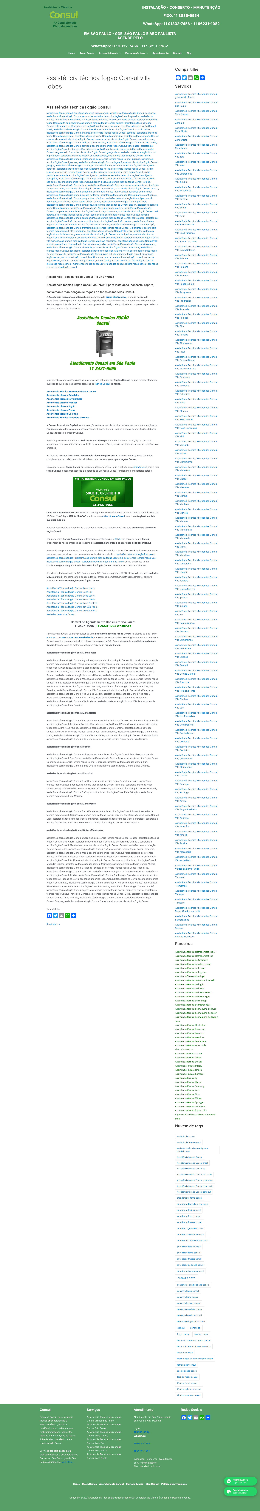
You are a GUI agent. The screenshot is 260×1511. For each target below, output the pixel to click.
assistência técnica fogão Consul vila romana (131, 244)
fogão (135, 260)
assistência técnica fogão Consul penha (79, 201)
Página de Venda (181, 1497)
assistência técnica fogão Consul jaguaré (100, 162)
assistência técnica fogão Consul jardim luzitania (81, 172)
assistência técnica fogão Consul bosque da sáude (93, 126)
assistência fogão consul (59, 113)
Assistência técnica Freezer (61, 402)
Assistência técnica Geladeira (62, 395)
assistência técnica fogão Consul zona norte (105, 250)
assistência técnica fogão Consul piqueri (114, 204)
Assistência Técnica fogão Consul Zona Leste (70, 595)
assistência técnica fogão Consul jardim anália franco (84, 165)
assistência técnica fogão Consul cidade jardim (131, 142)
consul (64, 260)
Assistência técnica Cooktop (62, 413)
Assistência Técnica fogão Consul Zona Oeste (70, 599)
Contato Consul (134, 1484)
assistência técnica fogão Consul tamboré (87, 224)
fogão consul (146, 260)
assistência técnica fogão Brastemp (104, 557)
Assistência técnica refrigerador (64, 398)
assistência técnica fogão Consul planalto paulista (97, 208)
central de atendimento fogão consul (123, 257)
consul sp (195, 1328)
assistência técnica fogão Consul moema (109, 185)
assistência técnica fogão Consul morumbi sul (89, 188)
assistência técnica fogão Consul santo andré (120, 217)
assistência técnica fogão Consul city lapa (68, 145)
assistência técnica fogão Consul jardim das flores (83, 168)
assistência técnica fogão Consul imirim (129, 155)
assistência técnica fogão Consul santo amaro (70, 217)
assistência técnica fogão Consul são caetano (108, 221)
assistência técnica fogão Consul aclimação (133, 113)
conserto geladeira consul (189, 1309)
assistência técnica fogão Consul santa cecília (79, 214)
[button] (119, 53)
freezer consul (201, 1334)
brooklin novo (95, 257)
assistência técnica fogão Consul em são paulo (100, 149)
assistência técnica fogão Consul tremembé (69, 227)
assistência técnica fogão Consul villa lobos (116, 247)
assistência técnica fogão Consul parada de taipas (72, 195)
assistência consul (186, 1136)
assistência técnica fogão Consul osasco (136, 188)
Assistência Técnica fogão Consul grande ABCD (71, 610)
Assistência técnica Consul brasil (192, 1163)
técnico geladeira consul (189, 1389)
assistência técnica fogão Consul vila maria (99, 237)
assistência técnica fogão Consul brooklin (76, 129)
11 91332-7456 (177, 24)
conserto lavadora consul (189, 1315)
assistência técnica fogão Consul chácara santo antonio (75, 142)
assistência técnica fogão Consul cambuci (113, 132)
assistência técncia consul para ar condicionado (193, 1149)
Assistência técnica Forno (60, 410)
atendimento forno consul (189, 1198)
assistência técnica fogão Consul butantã (68, 132)
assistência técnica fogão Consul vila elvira (109, 231)
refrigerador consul (186, 1365)
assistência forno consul (189, 1142)
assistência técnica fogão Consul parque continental (128, 195)
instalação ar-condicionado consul (193, 1346)
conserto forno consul (187, 1297)
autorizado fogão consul (74, 257)
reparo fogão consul (136, 263)
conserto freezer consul (188, 1303)
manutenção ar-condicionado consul (195, 1358)
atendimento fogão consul (127, 254)
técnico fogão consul (66, 267)
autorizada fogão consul (189, 1210)
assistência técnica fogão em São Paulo (103, 561)
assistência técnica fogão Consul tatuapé (132, 224)
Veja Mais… (68, 1462)
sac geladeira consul (187, 1371)
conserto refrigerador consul (191, 1321)
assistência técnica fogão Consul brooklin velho (124, 129)
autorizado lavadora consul (190, 1271)
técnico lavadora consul (188, 1395)
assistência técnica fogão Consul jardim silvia (82, 181)
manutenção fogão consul (86, 263)
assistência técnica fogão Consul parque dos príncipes (75, 198)
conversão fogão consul (82, 260)
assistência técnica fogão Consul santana (127, 214)
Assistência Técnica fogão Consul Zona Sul (69, 591)
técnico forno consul (187, 1383)
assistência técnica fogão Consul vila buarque (118, 227)
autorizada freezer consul (189, 1222)
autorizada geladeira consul (190, 1228)
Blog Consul (152, 1484)
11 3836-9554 (141, 1432)
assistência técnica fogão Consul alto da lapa (111, 119)
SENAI (118, 539)
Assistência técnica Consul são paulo (194, 1174)
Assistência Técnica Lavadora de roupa (68, 417)
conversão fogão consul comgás (113, 260)
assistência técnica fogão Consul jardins (128, 181)
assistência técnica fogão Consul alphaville (116, 116)
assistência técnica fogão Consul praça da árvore (91, 211)
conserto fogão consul (188, 1291)
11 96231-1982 (206, 24)
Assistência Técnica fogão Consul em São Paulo (72, 606)
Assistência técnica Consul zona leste (195, 1180)
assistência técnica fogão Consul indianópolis (70, 158)
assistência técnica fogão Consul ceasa (80, 139)
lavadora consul (185, 1352)
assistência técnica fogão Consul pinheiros (69, 204)
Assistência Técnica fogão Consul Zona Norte (70, 588)
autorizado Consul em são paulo (192, 1240)
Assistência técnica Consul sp (191, 1168)
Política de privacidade (174, 1484)
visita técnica (140, 467)
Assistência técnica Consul (60, 614)
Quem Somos (89, 1484)
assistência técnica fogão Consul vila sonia (69, 247)
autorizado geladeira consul (190, 1265)
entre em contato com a (69, 637)
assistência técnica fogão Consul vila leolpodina (106, 234)
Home (76, 1484)
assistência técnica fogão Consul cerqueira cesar (128, 139)
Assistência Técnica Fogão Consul (78, 107)
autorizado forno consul (188, 1252)
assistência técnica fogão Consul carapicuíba (98, 136)
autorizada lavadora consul (190, 1234)
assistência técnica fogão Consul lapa (66, 185)
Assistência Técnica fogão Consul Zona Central (71, 603)
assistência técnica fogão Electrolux (136, 554)
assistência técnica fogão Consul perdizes (124, 201)
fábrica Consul (102, 383)
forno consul (183, 1334)
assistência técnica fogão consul (91, 113)
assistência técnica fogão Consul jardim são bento (85, 178)
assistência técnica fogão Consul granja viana (95, 152)
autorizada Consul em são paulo (192, 1204)
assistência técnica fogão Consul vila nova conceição (88, 240)
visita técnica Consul (113, 516)
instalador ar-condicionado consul (193, 1340)
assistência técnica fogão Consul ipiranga (118, 158)
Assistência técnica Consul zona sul (194, 1192)
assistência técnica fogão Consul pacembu (69, 191)
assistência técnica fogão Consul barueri (102, 122)
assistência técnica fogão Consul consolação (115, 145)
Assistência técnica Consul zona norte (195, 1186)
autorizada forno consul (188, 1216)
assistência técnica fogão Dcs (140, 557)
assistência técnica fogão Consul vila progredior (80, 244)
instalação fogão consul (58, 263)
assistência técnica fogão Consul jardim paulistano (83, 175)
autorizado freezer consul (189, 1259)
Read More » (53, 924)
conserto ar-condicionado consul (193, 1285)
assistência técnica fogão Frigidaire (65, 557)
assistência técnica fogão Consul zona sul (90, 254)
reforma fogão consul (112, 263)
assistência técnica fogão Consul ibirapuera (84, 155)
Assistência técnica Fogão (60, 406)
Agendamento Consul (111, 1484)
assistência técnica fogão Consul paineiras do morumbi (122, 191)
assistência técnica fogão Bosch (63, 561)
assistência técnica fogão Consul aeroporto (69, 116)
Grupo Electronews (116, 297)
